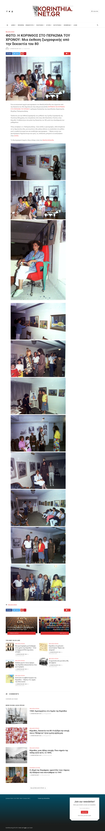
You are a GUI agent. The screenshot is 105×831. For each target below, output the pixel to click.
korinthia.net (35, 775)
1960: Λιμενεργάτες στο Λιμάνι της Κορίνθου (48, 711)
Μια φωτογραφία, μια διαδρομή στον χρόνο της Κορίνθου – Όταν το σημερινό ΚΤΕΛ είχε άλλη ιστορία (25, 649)
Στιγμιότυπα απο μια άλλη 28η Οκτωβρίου (58, 662)
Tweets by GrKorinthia (44, 798)
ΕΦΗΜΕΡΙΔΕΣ (67, 25)
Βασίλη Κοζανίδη (48, 140)
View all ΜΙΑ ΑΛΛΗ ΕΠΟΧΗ (37, 788)
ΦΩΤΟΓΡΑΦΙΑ (57, 25)
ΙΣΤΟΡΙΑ (48, 25)
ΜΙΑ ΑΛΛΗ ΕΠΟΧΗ (10, 31)
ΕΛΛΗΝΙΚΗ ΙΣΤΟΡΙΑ (35, 767)
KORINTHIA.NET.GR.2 (16, 48)
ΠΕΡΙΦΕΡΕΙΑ (21, 25)
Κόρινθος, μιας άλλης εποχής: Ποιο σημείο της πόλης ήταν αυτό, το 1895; (49, 751)
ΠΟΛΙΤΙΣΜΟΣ (39, 25)
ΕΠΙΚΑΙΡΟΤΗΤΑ (30, 25)
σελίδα (16, 136)
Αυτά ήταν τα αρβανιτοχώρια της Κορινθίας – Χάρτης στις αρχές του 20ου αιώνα (26, 680)
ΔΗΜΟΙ (13, 25)
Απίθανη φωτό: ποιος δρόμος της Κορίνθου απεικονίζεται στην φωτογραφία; (26, 665)
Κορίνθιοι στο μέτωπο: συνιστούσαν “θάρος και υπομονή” (56, 648)
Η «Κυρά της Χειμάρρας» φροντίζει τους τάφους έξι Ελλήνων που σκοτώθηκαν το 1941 (50, 771)
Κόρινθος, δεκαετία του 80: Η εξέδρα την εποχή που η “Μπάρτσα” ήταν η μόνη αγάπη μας (49, 732)
